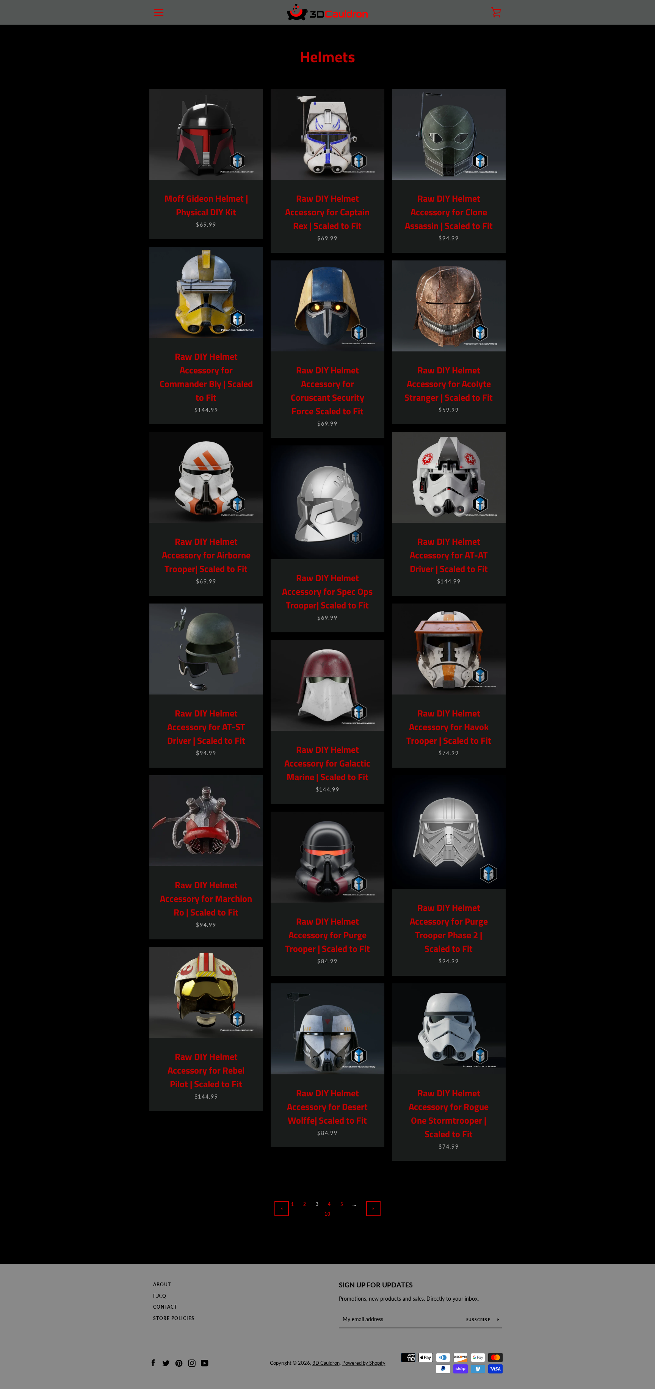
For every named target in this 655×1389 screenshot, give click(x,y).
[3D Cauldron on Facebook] (153, 1362)
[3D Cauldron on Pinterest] (179, 1362)
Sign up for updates (376, 1285)
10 (327, 1214)
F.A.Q (159, 1296)
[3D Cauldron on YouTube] (204, 1362)
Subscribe (479, 1319)
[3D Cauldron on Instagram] (192, 1362)
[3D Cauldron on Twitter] (166, 1362)
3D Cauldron (326, 1363)
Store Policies (173, 1318)
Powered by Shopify (363, 1363)
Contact (165, 1307)
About (162, 1284)
